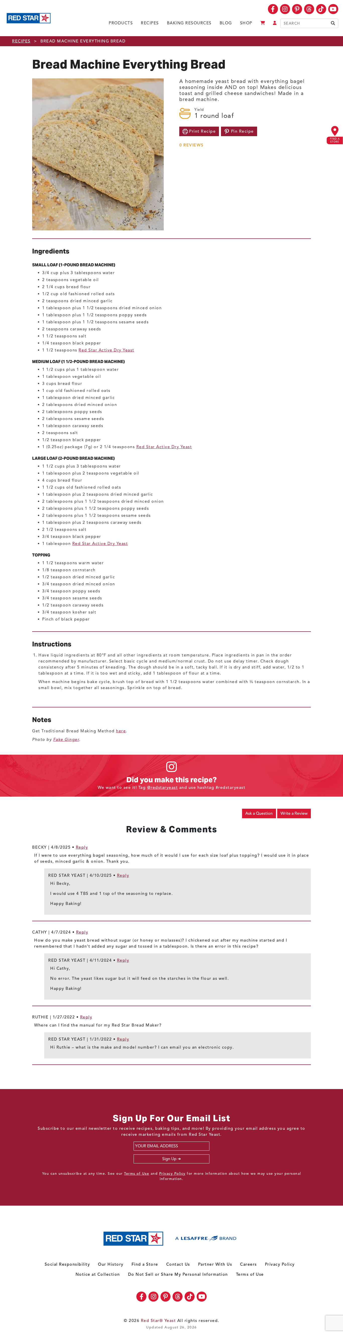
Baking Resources (189, 23)
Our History (111, 1264)
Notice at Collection (98, 1274)
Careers (248, 1264)
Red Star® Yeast (158, 1320)
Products (121, 23)
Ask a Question (259, 813)
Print (202, 131)
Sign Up (169, 1158)
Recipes (150, 23)
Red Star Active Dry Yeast (106, 350)
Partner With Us (215, 1264)
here (121, 731)
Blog (226, 23)
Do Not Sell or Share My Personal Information (178, 1274)
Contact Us (178, 1264)
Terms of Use (136, 1173)
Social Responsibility (67, 1264)
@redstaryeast (162, 787)
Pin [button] (242, 131)
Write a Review (294, 813)
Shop (246, 23)
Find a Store (145, 1264)
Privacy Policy (172, 1173)
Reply (82, 847)
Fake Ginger (66, 739)
